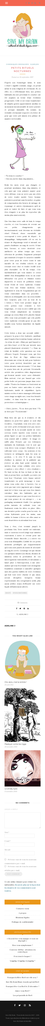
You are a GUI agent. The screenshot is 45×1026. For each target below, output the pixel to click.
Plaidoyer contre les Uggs (15, 744)
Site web (7, 850)
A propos (22, 913)
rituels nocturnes (20, 593)
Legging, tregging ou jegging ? (22, 961)
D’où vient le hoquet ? (22, 956)
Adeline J (23, 614)
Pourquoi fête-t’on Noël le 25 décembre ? (22, 986)
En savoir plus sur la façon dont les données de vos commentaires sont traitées (22, 888)
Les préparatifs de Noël (22, 995)
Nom (7, 832)
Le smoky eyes (11, 789)
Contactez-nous (22, 909)
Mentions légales (22, 917)
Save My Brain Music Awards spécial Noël (22, 982)
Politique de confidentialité (22, 922)
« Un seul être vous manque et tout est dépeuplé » (22, 940)
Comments (22, 603)
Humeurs (34, 64)
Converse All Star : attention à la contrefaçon (23, 951)
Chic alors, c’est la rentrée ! (16, 682)
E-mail (8, 841)
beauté (8, 593)
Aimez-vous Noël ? (22, 991)
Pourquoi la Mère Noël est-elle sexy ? (22, 977)
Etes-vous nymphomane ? (22, 945)
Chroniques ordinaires (17, 64)
